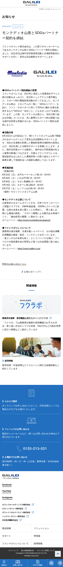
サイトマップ (13, 550)
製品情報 (6, 528)
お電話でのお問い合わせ (16, 457)
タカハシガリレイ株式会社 (12, 509)
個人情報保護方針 (27, 550)
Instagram (7, 497)
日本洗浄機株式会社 (10, 520)
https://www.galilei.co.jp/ (29, 248)
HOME (41, 9)
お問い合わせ (18, 563)
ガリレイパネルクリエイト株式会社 (16, 512)
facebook (7, 485)
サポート (6, 536)
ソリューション (41, 528)
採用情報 (9, 361)
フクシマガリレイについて (15, 543)
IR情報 (37, 536)
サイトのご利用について (46, 550)
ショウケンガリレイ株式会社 (13, 516)
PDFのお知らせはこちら (14, 264)
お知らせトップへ (33, 272)
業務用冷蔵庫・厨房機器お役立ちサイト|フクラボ (25, 318)
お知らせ (49, 9)
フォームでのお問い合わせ (17, 429)
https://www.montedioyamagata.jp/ (34, 220)
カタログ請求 (11, 401)
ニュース (57, 9)
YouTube (6, 491)
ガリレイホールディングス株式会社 (16, 505)
